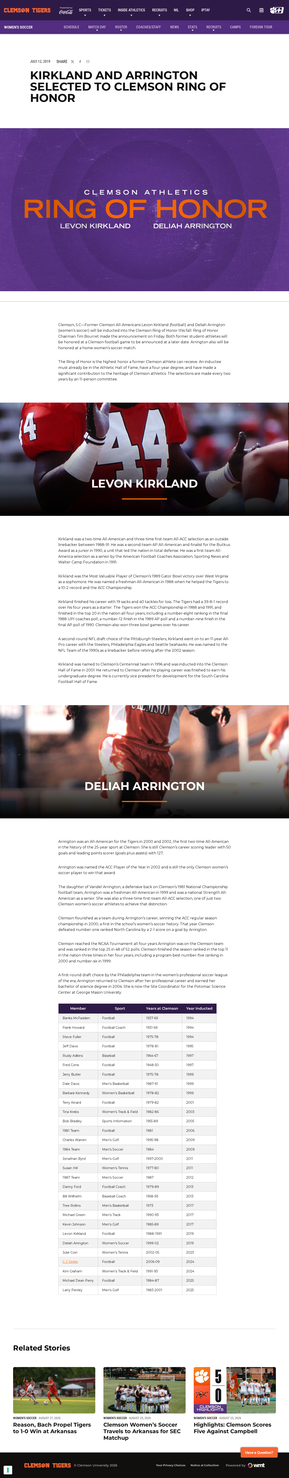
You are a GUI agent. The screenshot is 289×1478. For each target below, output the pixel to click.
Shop (190, 10)
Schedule (261, 10)
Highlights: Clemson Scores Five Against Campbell (232, 1428)
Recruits (159, 10)
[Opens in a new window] (277, 10)
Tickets (104, 10)
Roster (121, 27)
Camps (235, 27)
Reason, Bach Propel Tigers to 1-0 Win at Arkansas (52, 1428)
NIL (176, 10)
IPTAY (205, 10)
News (174, 27)
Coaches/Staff (148, 27)
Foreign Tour (261, 27)
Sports (85, 10)
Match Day (97, 27)
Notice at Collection (205, 1465)
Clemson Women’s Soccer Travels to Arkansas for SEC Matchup (142, 1431)
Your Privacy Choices (170, 1465)
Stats (192, 27)
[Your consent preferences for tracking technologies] (8, 1470)
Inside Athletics (131, 10)
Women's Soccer (25, 1418)
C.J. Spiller (70, 1262)
